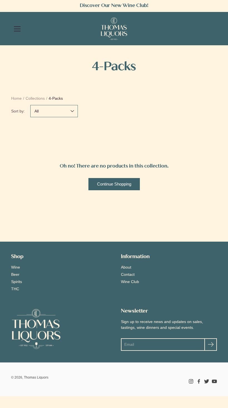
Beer (15, 274)
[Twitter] (206, 381)
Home (16, 98)
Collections (35, 98)
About (126, 267)
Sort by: (18, 111)
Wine (15, 267)
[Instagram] (191, 381)
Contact (128, 274)
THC (15, 289)
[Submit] (210, 344)
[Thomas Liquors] (114, 28)
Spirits (16, 281)
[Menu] (17, 29)
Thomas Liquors (36, 377)
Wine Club (130, 281)
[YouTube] (214, 381)
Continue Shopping (114, 184)
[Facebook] (198, 381)
